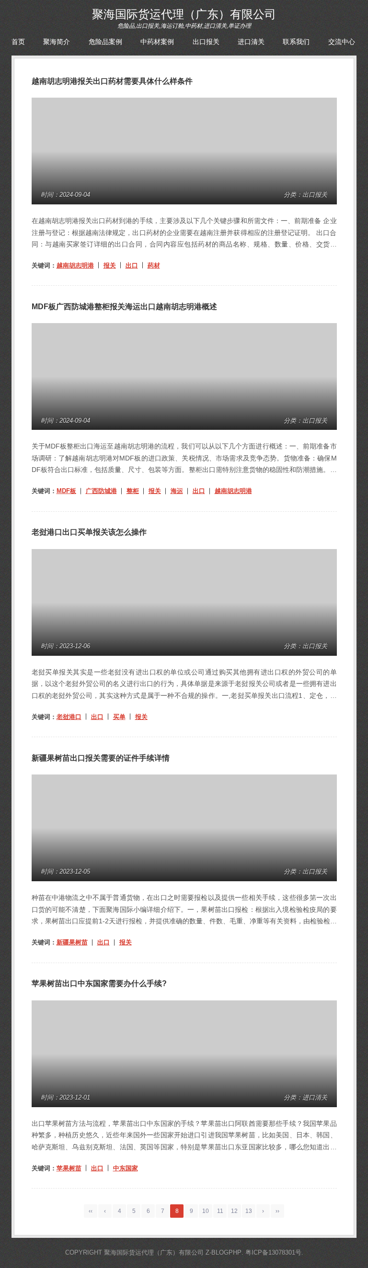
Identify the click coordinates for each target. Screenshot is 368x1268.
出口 (132, 265)
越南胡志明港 (75, 265)
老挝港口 (69, 716)
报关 (110, 265)
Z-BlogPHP (224, 1252)
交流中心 (341, 41)
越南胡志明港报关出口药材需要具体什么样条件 (112, 81)
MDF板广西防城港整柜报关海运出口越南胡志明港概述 (124, 307)
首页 (18, 41)
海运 (177, 490)
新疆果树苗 (72, 942)
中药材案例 (157, 41)
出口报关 (206, 41)
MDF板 (66, 490)
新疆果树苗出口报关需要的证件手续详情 (101, 758)
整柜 (132, 490)
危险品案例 (105, 41)
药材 (154, 265)
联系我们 (296, 41)
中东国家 (125, 1168)
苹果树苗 (69, 1168)
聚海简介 (56, 41)
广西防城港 (101, 490)
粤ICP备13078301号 (273, 1252)
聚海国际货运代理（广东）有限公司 (184, 14)
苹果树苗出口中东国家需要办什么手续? (99, 983)
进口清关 (251, 41)
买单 (119, 716)
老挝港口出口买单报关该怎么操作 (89, 532)
